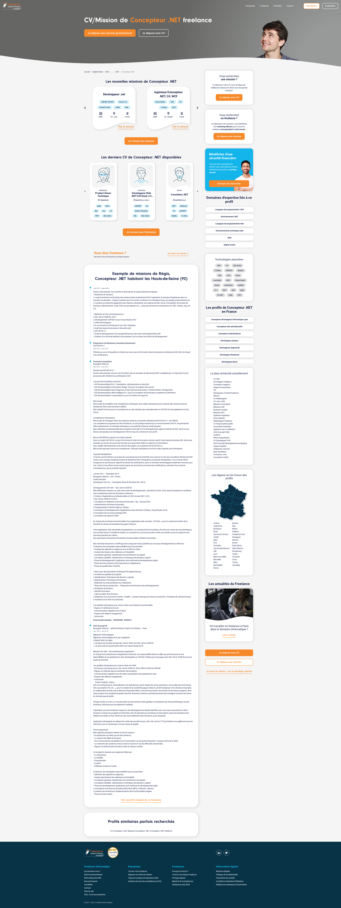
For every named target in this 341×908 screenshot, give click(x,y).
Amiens (216, 523)
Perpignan (236, 537)
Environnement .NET (229, 217)
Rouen (235, 543)
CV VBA (216, 379)
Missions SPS (218, 412)
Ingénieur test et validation (224, 429)
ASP (233, 290)
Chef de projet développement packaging (230, 443)
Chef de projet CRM (221, 432)
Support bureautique (221, 387)
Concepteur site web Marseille (229, 326)
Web (107, 72)
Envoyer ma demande (229, 183)
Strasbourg (236, 551)
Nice (234, 526)
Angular (240, 270)
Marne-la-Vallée (219, 557)
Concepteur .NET (110, 279)
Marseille (217, 559)
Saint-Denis (236, 545)
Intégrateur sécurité (221, 449)
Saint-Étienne (237, 548)
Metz (215, 562)
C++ (215, 290)
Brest (215, 531)
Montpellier (218, 565)
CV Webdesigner (220, 398)
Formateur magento (221, 385)
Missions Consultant (221, 404)
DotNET (241, 285)
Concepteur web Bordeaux (229, 334)
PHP (239, 295)
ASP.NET (229, 270)
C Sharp (218, 270)
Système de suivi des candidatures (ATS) (144, 881)
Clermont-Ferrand (220, 534)
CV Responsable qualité (223, 424)
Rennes (235, 540)
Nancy (216, 568)
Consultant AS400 (220, 457)
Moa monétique (219, 452)
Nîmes (234, 529)
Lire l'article (229, 635)
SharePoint (229, 285)
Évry (215, 543)
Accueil (87, 72)
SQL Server (237, 266)
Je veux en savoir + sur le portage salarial (229, 671)
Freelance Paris (238, 534)
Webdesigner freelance (222, 421)
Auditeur (216, 435)
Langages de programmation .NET (229, 209)
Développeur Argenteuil (230, 348)
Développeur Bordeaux (229, 355)
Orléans (235, 531)
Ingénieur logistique (221, 415)
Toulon (235, 554)
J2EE (230, 295)
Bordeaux (217, 529)
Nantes (235, 523)
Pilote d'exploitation (221, 438)
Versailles (236, 565)
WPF (228, 280)
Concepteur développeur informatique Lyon (229, 319)
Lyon (215, 554)
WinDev (216, 396)
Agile (242, 290)
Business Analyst (220, 410)
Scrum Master (219, 418)
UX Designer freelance (222, 382)
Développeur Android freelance (226, 393)
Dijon (215, 540)
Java (228, 275)
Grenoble (217, 545)
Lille (215, 551)
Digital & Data (97, 72)
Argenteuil (217, 526)
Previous (85, 108)
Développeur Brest (229, 362)
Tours (234, 559)
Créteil (216, 537)
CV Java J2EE (219, 401)
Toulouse (236, 557)
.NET (117, 72)
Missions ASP (219, 407)
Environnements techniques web (229, 231)
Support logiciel (219, 446)
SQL (219, 275)
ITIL (215, 390)
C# (227, 266)
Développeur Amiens (229, 341)
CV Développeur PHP (222, 440)
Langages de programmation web (229, 224)
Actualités (277, 6)
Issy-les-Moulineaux (221, 548)
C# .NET (220, 295)
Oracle (217, 285)
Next (197, 108)
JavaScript (217, 280)
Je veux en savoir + (177, 253)
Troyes (235, 562)
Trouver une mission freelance (184, 875)
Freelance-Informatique (104, 902)
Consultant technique (222, 426)
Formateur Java (220, 454)
